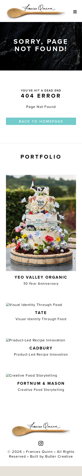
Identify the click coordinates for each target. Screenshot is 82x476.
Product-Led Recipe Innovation (41, 354)
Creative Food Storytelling (41, 389)
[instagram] (41, 443)
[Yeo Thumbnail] (41, 176)
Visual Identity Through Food (41, 319)
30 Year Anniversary (41, 283)
